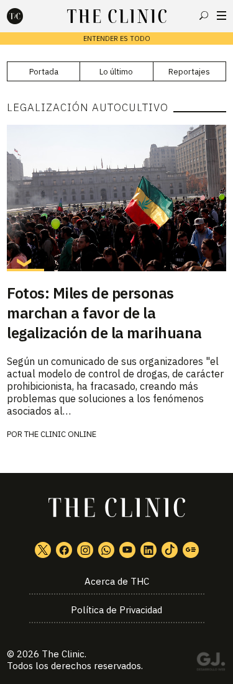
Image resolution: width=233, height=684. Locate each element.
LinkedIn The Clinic (148, 550)
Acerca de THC (117, 581)
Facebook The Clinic (64, 550)
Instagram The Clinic (85, 550)
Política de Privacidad (116, 610)
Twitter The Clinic (43, 550)
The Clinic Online (60, 434)
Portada (43, 71)
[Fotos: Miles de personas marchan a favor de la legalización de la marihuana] (116, 198)
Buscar (203, 15)
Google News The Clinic (191, 550)
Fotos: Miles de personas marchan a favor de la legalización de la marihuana (104, 313)
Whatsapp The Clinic (106, 550)
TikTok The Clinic (170, 550)
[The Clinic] (25, 16)
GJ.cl (210, 663)
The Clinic (63, 654)
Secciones (221, 15)
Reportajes (189, 71)
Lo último (116, 71)
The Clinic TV (127, 550)
